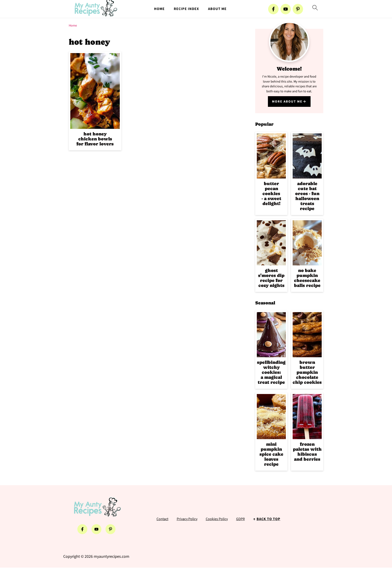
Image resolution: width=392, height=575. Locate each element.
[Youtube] (285, 9)
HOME (159, 9)
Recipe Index (186, 9)
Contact (162, 518)
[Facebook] (273, 9)
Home (73, 25)
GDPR (240, 518)
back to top (268, 518)
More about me (287, 101)
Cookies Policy (217, 518)
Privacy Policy (187, 518)
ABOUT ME (217, 9)
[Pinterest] (298, 9)
